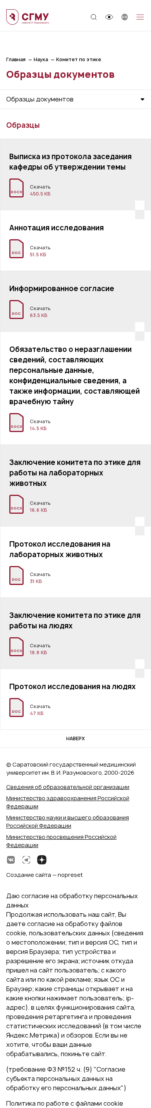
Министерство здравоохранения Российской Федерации (67, 802)
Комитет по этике (78, 59)
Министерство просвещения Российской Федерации (61, 841)
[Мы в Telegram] (26, 859)
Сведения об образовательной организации (67, 787)
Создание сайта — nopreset (44, 874)
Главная (16, 59)
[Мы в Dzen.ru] (42, 859)
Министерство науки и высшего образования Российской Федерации (67, 821)
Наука (41, 59)
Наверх (75, 738)
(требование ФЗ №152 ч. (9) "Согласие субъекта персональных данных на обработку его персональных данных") (66, 1078)
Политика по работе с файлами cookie (64, 1103)
